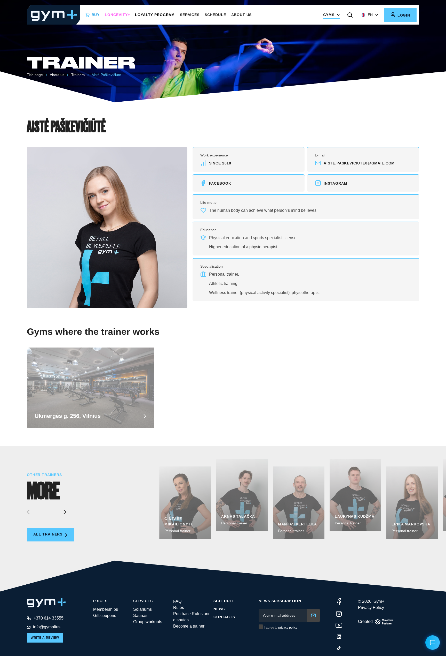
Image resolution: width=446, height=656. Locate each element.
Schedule (215, 15)
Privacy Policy (371, 607)
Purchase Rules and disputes (192, 617)
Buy (96, 15)
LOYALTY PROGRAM (155, 15)
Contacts (224, 617)
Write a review (45, 637)
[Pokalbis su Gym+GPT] (432, 642)
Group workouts (147, 622)
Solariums (142, 609)
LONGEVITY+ (117, 15)
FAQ (177, 601)
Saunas (140, 615)
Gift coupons (104, 615)
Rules (178, 607)
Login (403, 15)
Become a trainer (188, 626)
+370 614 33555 (48, 618)
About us (241, 15)
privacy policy (287, 627)
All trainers (48, 534)
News (219, 609)
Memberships (105, 609)
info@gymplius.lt (48, 627)
